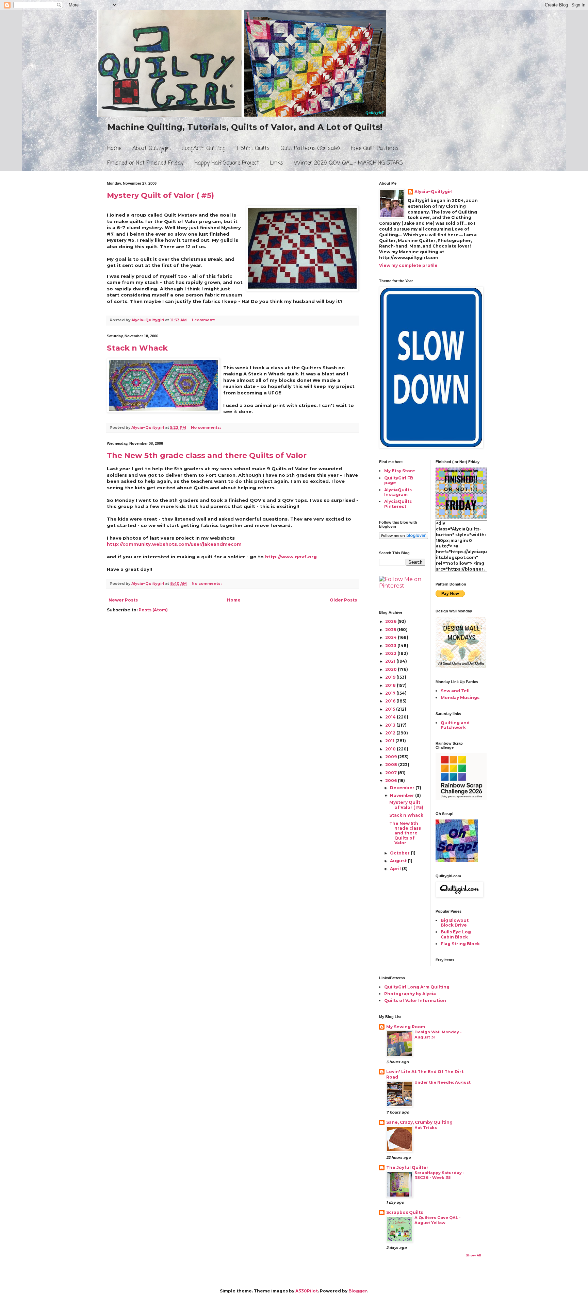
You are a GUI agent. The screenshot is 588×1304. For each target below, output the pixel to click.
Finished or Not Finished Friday (145, 163)
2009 (391, 756)
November (402, 795)
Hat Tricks (425, 1127)
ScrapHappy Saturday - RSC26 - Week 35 (439, 1175)
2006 (391, 780)
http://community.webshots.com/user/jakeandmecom (174, 544)
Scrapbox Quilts (404, 1212)
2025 (391, 629)
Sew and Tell (455, 690)
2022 (391, 653)
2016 (390, 701)
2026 (391, 621)
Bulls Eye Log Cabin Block (456, 934)
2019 (390, 677)
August (399, 860)
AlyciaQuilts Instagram (398, 492)
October (400, 853)
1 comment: (204, 320)
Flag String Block (460, 943)
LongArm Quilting (203, 149)
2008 (391, 764)
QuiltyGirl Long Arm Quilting (417, 986)
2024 (391, 637)
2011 (390, 740)
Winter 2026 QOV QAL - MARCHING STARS (348, 163)
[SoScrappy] (461, 798)
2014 (391, 716)
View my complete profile (408, 265)
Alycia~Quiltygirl (433, 191)
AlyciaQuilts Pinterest (398, 504)
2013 (390, 725)
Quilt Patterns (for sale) (310, 149)
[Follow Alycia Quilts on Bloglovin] (403, 537)
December (402, 787)
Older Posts (343, 600)
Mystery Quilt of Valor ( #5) (160, 195)
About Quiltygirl (151, 149)
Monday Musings (460, 697)
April (396, 868)
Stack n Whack (137, 348)
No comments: (206, 427)
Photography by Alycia (410, 993)
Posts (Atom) (153, 609)
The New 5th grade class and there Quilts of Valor (207, 455)
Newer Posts (123, 600)
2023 (391, 645)
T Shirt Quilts (253, 149)
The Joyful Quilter (407, 1167)
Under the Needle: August (442, 1082)
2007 (391, 772)
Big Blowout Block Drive (455, 923)
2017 (390, 693)
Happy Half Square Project (226, 163)
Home (114, 149)
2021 (390, 661)
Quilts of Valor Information (415, 1000)
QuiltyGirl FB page (398, 480)
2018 (391, 685)
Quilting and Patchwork (455, 725)
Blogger (357, 1290)
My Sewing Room (405, 1026)
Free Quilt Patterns (374, 149)
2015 (390, 709)
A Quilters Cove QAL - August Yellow (437, 1220)
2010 (391, 748)
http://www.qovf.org (291, 556)
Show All (473, 1255)
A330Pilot (306, 1290)
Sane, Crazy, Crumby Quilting (419, 1122)
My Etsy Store (399, 470)
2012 (390, 732)
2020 (391, 669)
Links (276, 163)
